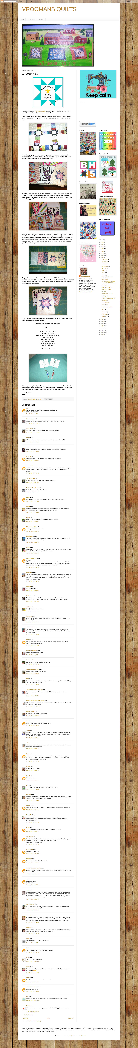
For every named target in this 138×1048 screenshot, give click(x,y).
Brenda (28, 766)
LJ (27, 785)
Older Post (70, 1018)
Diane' (28, 775)
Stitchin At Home (30, 478)
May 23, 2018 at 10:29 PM (33, 863)
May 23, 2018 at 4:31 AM (32, 531)
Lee (27, 948)
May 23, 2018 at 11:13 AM (32, 706)
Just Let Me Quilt (41, 111)
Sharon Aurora (30, 419)
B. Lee (28, 879)
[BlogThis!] (46, 399)
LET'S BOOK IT (31, 19)
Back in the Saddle (106, 287)
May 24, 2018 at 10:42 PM (33, 961)
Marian (28, 437)
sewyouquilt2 (29, 428)
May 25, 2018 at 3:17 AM (32, 972)
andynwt (72, 1035)
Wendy (28, 966)
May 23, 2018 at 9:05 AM (32, 664)
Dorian (28, 497)
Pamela (28, 805)
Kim (27, 996)
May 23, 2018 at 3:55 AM (32, 492)
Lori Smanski (29, 660)
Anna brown (29, 836)
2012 (102, 330)
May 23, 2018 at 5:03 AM (32, 553)
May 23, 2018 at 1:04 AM (32, 442)
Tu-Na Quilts (29, 915)
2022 (102, 249)
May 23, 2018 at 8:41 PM (32, 822)
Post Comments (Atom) (35, 1021)
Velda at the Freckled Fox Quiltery (35, 700)
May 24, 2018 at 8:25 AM (32, 922)
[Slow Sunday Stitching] (107, 192)
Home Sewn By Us (31, 558)
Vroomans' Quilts (85, 276)
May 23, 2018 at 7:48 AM (32, 655)
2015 (102, 323)
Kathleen (28, 794)
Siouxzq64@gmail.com (32, 669)
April (103, 309)
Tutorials (41, 19)
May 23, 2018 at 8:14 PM (32, 809)
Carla (27, 938)
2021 (102, 251)
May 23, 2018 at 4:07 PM (32, 761)
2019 (102, 255)
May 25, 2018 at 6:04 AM (32, 982)
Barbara (28, 586)
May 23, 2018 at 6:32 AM (32, 611)
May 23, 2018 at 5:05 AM (32, 567)
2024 (102, 244)
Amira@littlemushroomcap (33, 868)
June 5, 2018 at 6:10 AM (32, 1011)
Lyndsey (28, 927)
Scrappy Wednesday (107, 277)
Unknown (28, 456)
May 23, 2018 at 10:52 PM (33, 874)
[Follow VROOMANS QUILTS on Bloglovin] (87, 126)
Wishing (104, 291)
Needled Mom (30, 904)
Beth (27, 447)
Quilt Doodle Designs (31, 987)
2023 (102, 246)
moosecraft (29, 466)
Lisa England (29, 536)
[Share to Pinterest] (52, 399)
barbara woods (30, 711)
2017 (102, 319)
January (104, 316)
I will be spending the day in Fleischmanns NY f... (108, 282)
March (104, 312)
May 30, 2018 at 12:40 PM (33, 1000)
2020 (102, 253)
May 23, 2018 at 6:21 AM (32, 601)
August (104, 268)
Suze (27, 890)
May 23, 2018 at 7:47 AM (32, 645)
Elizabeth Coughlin (31, 527)
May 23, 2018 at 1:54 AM (32, 451)
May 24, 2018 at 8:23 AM (32, 910)
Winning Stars (105, 285)
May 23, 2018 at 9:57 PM (32, 844)
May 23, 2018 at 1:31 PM (32, 737)
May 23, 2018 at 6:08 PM (32, 770)
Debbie (28, 506)
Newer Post (25, 1018)
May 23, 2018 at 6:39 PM (32, 789)
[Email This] (45, 399)
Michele (28, 1005)
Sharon (28, 977)
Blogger (83, 1035)
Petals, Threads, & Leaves (108, 298)
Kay (27, 754)
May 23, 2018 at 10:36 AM (33, 695)
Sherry (28, 639)
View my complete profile (85, 292)
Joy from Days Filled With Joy (34, 689)
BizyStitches (29, 627)
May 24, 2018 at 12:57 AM (33, 885)
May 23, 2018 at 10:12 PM (33, 853)
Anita (27, 957)
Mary (27, 678)
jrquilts (28, 408)
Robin (27, 827)
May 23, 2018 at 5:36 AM (32, 581)
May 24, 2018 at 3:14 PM (32, 933)
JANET (28, 721)
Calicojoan (29, 616)
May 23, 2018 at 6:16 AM (32, 590)
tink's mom (29, 595)
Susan (28, 730)
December (105, 259)
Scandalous (105, 279)
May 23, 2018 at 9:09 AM (32, 673)
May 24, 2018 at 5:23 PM (32, 943)
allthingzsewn (30, 743)
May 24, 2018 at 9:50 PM (32, 952)
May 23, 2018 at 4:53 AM (32, 542)
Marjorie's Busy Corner (32, 487)
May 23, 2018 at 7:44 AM (32, 634)
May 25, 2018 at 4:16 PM (32, 991)
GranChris (29, 858)
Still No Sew (105, 300)
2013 (102, 328)
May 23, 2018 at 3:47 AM (32, 482)
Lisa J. (28, 547)
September (105, 266)
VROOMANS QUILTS (49, 9)
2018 (102, 257)
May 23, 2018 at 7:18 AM (32, 622)
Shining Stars (105, 296)
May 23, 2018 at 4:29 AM (32, 521)
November (105, 261)
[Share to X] (48, 399)
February (104, 314)
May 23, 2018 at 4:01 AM (32, 501)
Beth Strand (29, 849)
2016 (102, 321)
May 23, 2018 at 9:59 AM (32, 684)
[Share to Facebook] (50, 399)
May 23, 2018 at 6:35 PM (32, 780)
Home (22, 19)
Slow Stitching (105, 302)
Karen (28, 517)
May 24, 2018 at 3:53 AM (32, 899)
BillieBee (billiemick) (31, 650)
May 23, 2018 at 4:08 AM (32, 512)
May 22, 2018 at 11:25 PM (32, 432)
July (103, 270)
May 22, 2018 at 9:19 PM (32, 414)
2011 (102, 332)
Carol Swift (29, 572)
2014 (102, 326)
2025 (102, 242)
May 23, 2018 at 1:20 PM (32, 725)
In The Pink (105, 304)
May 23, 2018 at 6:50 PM (32, 800)
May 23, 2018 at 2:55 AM (32, 460)
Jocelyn (28, 606)
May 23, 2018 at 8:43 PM (32, 831)
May (103, 275)
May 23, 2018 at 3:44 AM (32, 473)
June (103, 272)
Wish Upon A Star (106, 289)
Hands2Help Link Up (107, 293)
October (104, 264)
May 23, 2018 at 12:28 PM (33, 716)
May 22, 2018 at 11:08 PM (32, 423)
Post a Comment (28, 1015)
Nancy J (28, 815)
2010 (102, 334)
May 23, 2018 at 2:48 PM (32, 748)
